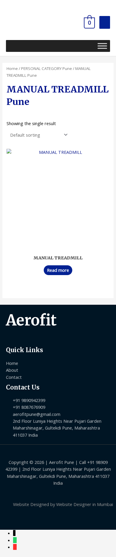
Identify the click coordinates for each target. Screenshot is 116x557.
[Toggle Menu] (102, 46)
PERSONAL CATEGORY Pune (46, 68)
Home (12, 68)
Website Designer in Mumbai (84, 504)
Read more (58, 270)
